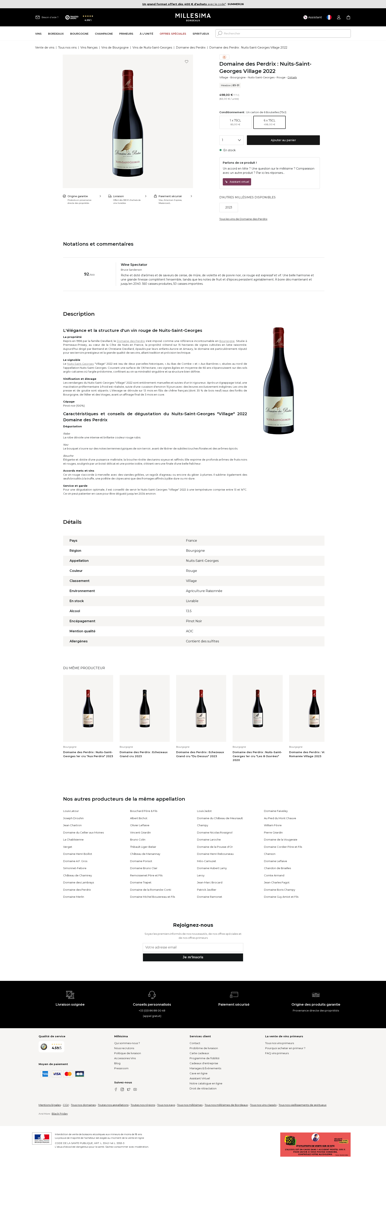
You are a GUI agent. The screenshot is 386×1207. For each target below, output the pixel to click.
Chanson (269, 853)
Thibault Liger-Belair (143, 846)
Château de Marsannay (145, 853)
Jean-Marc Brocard (209, 882)
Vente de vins (44, 47)
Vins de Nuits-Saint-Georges (152, 47)
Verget (67, 846)
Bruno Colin (137, 839)
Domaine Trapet (140, 882)
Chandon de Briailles (277, 868)
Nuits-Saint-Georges (261, 77)
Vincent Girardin (140, 832)
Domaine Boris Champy (279, 889)
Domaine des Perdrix (190, 47)
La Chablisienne (73, 839)
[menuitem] (38, 33)
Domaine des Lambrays (78, 882)
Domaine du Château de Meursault (220, 818)
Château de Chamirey (77, 875)
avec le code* (184, 4)
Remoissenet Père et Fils (146, 875)
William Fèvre (273, 825)
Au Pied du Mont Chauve (280, 818)
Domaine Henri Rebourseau (215, 853)
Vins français (89, 47)
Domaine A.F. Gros (75, 861)
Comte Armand (274, 875)
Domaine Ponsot (141, 861)
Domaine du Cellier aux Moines (83, 832)
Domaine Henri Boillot (77, 853)
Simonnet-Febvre (74, 868)
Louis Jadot (204, 811)
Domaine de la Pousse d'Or (215, 846)
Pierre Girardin (273, 832)
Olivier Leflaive (139, 825)
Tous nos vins (67, 47)
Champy (202, 825)
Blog (117, 1063)
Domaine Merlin (73, 896)
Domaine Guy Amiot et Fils (281, 896)
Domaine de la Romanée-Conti (150, 889)
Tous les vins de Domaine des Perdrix (243, 218)
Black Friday (60, 1113)
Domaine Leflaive (275, 861)
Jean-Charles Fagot (277, 882)
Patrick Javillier (206, 889)
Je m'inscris (193, 957)
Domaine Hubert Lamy (212, 868)
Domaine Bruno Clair (143, 868)
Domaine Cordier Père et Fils (283, 846)
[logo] (193, 17)
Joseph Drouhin (73, 818)
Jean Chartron (72, 825)
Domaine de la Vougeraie (280, 839)
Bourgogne (238, 77)
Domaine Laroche (209, 839)
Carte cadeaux (199, 1053)
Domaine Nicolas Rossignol (214, 832)
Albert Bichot (138, 818)
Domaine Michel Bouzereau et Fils (152, 896)
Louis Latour (71, 811)
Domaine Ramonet (209, 896)
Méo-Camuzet (206, 861)
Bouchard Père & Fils (143, 811)
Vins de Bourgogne (115, 47)
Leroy (200, 875)
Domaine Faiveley (276, 811)
